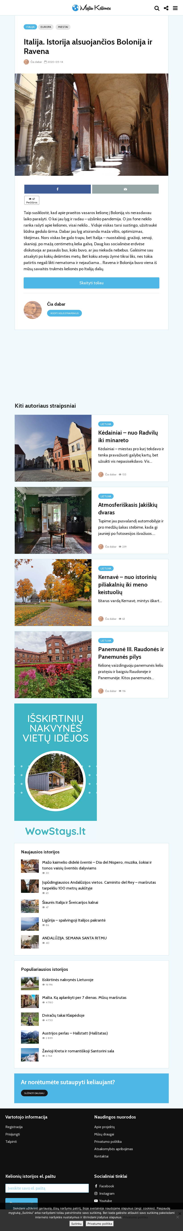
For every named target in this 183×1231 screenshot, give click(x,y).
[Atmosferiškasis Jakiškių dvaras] (53, 520)
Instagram (106, 1193)
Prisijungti (12, 1134)
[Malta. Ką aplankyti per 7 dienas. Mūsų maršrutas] (30, 1000)
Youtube (105, 1201)
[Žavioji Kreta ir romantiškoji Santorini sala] (30, 1054)
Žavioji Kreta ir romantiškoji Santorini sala (78, 1051)
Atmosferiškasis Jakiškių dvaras (127, 508)
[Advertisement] (91, 366)
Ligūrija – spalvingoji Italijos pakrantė (74, 920)
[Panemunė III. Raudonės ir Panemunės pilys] (53, 664)
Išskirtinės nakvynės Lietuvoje (68, 979)
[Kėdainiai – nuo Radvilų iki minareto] (53, 448)
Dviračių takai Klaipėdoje (63, 1015)
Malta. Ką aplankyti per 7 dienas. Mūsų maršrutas (84, 997)
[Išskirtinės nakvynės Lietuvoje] (30, 983)
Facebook (106, 1186)
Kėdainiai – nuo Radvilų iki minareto (128, 436)
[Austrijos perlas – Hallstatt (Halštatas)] (30, 1036)
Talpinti (11, 1141)
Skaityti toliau (91, 282)
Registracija (14, 1127)
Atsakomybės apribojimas (113, 1149)
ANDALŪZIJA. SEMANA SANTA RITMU (74, 938)
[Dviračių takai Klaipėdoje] (30, 1018)
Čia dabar (36, 61)
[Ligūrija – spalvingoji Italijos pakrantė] (30, 923)
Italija (30, 27)
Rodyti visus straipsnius (64, 313)
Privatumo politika (108, 1141)
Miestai (63, 27)
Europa (46, 27)
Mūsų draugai (104, 1134)
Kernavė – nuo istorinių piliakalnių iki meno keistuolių (127, 584)
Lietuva (106, 424)
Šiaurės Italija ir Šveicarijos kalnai (70, 902)
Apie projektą (104, 1127)
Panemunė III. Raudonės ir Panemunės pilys (131, 653)
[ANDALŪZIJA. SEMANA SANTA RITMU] (30, 941)
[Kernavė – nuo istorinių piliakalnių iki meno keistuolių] (53, 592)
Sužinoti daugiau (34, 1093)
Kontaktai (101, 1156)
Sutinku (76, 1223)
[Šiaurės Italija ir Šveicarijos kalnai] (30, 905)
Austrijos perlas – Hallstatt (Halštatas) (75, 1033)
